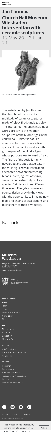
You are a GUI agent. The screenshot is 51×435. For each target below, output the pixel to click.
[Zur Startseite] (7, 3)
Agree (44, 428)
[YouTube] (21, 407)
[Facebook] (4, 407)
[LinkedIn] (29, 407)
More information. (18, 431)
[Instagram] (12, 407)
